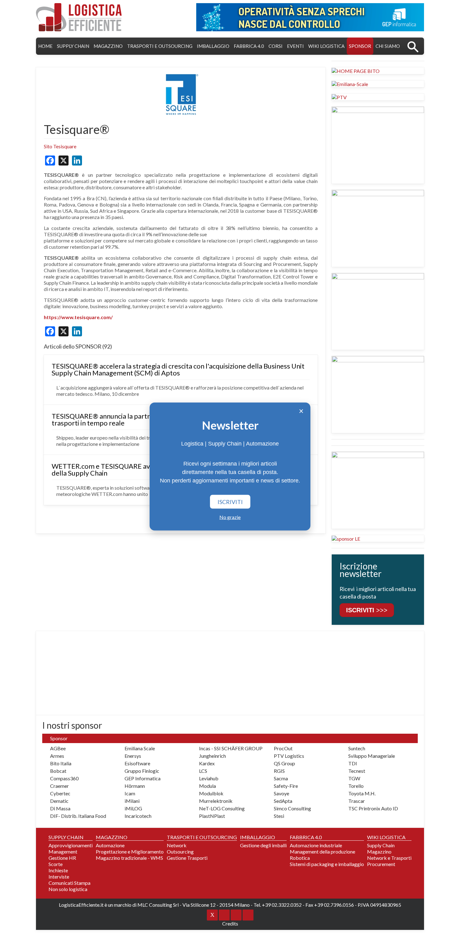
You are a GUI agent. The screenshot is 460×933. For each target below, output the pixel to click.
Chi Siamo (388, 46)
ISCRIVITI (230, 501)
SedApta (283, 801)
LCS (203, 771)
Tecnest (356, 771)
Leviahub (208, 778)
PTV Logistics (289, 756)
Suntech (356, 748)
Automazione (110, 845)
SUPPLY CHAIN (73, 46)
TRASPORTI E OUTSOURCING (159, 46)
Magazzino (379, 851)
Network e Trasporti (389, 858)
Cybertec (60, 793)
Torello (356, 786)
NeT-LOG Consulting (222, 808)
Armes (57, 756)
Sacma (281, 778)
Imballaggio (213, 46)
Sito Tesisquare (60, 146)
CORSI (275, 46)
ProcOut (283, 748)
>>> (366, 610)
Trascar (356, 801)
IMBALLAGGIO (257, 837)
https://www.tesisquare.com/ (78, 317)
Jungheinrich (212, 756)
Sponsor (360, 46)
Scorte (56, 864)
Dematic (59, 801)
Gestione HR (62, 858)
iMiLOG (133, 808)
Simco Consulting (292, 808)
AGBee (58, 748)
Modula (207, 786)
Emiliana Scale (140, 748)
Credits (230, 923)
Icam (130, 793)
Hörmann (135, 786)
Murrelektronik (216, 801)
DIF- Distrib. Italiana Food (78, 816)
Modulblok (211, 793)
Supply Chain (381, 845)
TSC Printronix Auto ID (373, 808)
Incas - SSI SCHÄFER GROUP (231, 748)
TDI (352, 763)
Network (177, 845)
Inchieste (58, 870)
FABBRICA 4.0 (249, 46)
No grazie (230, 517)
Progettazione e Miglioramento (130, 851)
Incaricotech (138, 816)
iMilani (132, 801)
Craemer (59, 786)
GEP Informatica (143, 778)
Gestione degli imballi (263, 845)
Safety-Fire (286, 786)
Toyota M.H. (362, 793)
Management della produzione (322, 851)
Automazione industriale (316, 845)
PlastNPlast (212, 816)
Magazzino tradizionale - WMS (129, 858)
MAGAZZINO (108, 46)
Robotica (300, 858)
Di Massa (60, 808)
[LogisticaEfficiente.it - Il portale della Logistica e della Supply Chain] (79, 17)
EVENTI (295, 46)
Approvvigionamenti (71, 845)
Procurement (381, 864)
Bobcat (58, 771)
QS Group (284, 763)
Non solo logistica (68, 889)
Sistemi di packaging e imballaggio (327, 864)
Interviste (59, 876)
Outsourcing (180, 851)
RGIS (279, 771)
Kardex (207, 763)
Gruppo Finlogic (142, 771)
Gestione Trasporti (187, 858)
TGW (354, 778)
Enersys (133, 756)
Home (45, 46)
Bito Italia (60, 763)
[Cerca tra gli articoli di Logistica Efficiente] (413, 46)
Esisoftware (137, 763)
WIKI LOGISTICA (326, 46)
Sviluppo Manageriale (371, 756)
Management (63, 851)
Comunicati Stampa (69, 883)
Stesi (279, 816)
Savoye (281, 793)
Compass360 (64, 778)
